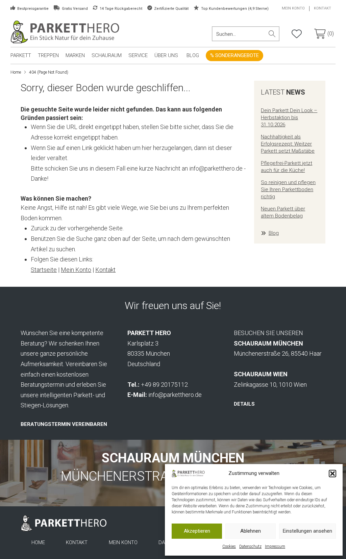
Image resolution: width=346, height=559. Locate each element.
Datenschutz (250, 546)
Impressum (275, 546)
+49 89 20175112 (164, 384)
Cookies (229, 546)
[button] (332, 473)
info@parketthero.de (175, 394)
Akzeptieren (197, 531)
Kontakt (105, 269)
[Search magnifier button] (272, 34)
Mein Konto (76, 269)
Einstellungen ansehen (307, 531)
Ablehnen (250, 531)
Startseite (44, 269)
